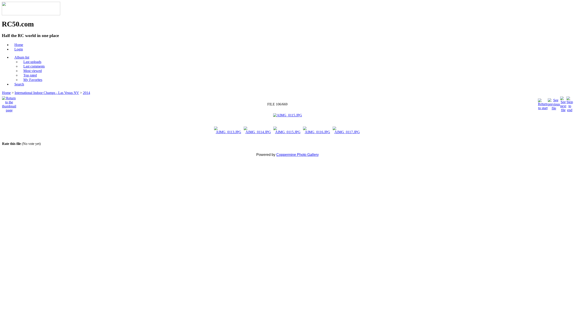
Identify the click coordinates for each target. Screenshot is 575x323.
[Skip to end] (569, 103)
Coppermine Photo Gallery (297, 155)
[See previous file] (554, 103)
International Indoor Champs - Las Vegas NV (47, 93)
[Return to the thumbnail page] (9, 103)
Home (6, 93)
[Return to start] (543, 103)
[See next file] (563, 103)
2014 (86, 93)
